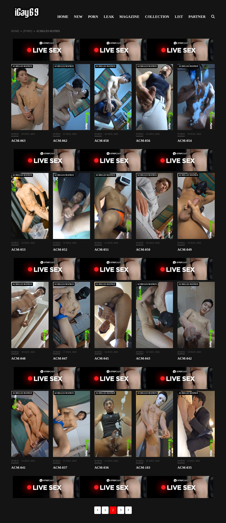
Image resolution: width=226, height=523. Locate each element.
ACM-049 (184, 249)
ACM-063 (18, 140)
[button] (213, 17)
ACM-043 (143, 358)
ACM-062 (60, 140)
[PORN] (15, 134)
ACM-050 (143, 249)
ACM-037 (60, 467)
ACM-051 (101, 249)
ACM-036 (101, 467)
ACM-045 (101, 358)
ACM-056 (143, 140)
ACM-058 (101, 140)
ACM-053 (18, 249)
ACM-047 (60, 358)
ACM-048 (18, 358)
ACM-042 (184, 358)
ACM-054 (184, 140)
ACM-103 (143, 467)
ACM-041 (18, 467)
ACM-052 (60, 249)
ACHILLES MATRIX (22, 66)
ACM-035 (184, 467)
